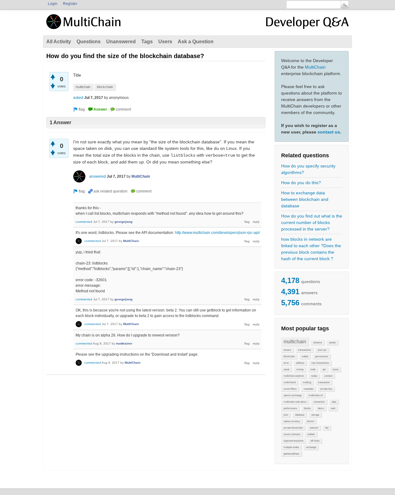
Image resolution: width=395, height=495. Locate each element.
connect (328, 375)
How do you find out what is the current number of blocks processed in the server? (311, 222)
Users (165, 41)
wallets (311, 434)
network (314, 427)
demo (321, 408)
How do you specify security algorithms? (308, 169)
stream (287, 350)
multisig (307, 382)
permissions (321, 356)
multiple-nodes (291, 447)
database (299, 414)
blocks (307, 408)
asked (78, 97)
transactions (304, 350)
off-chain (314, 440)
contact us (329, 131)
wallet (305, 356)
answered (97, 176)
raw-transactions (320, 363)
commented (84, 221)
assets (332, 342)
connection (319, 401)
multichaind (290, 382)
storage (315, 414)
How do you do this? (301, 182)
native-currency (292, 421)
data (334, 401)
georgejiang (123, 221)
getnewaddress (291, 453)
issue (335, 369)
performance (290, 408)
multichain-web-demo (295, 401)
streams (317, 342)
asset (286, 369)
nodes (314, 375)
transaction (324, 382)
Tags (147, 41)
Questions (89, 41)
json (286, 414)
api (324, 369)
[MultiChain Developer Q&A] (307, 24)
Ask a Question (196, 41)
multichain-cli (316, 395)
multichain (295, 341)
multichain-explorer (294, 375)
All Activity (58, 41)
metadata (308, 388)
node (312, 369)
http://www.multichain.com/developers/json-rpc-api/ (217, 233)
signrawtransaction (293, 440)
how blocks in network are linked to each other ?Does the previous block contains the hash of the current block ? (311, 249)
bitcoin (310, 421)
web (333, 408)
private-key (326, 388)
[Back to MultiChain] (84, 25)
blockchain (289, 356)
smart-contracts (292, 434)
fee (326, 427)
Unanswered (121, 41)
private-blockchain (293, 427)
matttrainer (124, 343)
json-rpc (322, 350)
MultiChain (315, 67)
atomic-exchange (292, 395)
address (300, 363)
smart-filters (290, 388)
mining (299, 369)
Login (52, 4)
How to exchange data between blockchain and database (304, 199)
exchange (311, 447)
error (286, 363)
